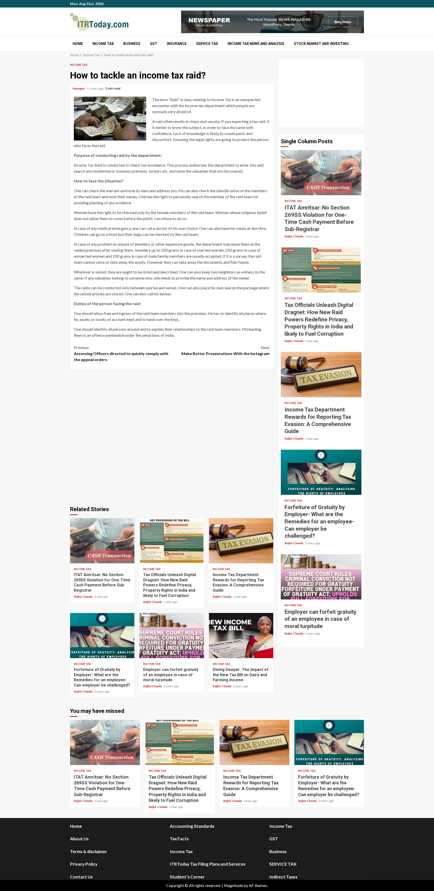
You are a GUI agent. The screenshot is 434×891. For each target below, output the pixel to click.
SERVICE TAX (207, 44)
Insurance (177, 44)
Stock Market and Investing (321, 44)
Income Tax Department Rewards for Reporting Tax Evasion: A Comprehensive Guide (241, 540)
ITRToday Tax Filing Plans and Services (207, 864)
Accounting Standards (192, 826)
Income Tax (103, 44)
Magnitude (233, 885)
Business (131, 44)
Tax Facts (179, 838)
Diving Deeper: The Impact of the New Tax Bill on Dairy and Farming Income (241, 635)
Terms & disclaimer (88, 851)
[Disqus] (171, 436)
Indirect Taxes (283, 876)
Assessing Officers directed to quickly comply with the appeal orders (121, 353)
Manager (79, 88)
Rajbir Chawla (83, 596)
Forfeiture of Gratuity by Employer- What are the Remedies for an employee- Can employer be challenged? (102, 635)
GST (153, 44)
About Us (79, 838)
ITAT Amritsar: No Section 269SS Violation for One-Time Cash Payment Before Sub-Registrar (102, 540)
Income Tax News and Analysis (256, 44)
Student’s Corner (187, 876)
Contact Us (81, 876)
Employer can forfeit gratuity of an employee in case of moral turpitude (171, 635)
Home (78, 44)
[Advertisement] (321, 92)
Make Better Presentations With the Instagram (225, 350)
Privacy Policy (83, 864)
